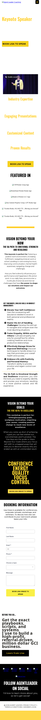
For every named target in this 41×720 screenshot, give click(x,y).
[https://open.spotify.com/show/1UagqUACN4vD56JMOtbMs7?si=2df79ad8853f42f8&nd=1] (35, 670)
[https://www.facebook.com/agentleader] (6, 669)
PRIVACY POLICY (29, 705)
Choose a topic (11, 563)
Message (9, 573)
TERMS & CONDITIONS (13, 707)
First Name (10, 528)
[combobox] (20, 567)
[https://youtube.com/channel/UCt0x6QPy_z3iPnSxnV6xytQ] (22, 669)
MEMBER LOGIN (29, 707)
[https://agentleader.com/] (11, 2)
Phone (9, 554)
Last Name (10, 536)
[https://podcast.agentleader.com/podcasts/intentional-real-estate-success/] (20, 676)
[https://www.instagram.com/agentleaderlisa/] (14, 669)
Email (8, 545)
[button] (37, 2)
